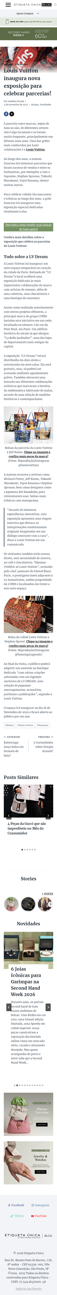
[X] (11, 114)
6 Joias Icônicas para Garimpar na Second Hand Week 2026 (26, 981)
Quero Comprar (25, 13)
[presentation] (28, 801)
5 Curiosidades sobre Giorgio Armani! (43, 744)
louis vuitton (25, 725)
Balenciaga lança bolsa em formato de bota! (14, 746)
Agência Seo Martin (28, 1289)
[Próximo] (48, 815)
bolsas (9, 725)
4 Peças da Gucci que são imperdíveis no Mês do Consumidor (27, 828)
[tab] (22, 849)
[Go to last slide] (8, 815)
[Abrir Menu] (8, 5)
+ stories (47, 893)
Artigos (8, 64)
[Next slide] (48, 1007)
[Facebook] (6, 114)
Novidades (21, 64)
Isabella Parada (16, 101)
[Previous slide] (8, 1007)
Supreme (42, 725)
